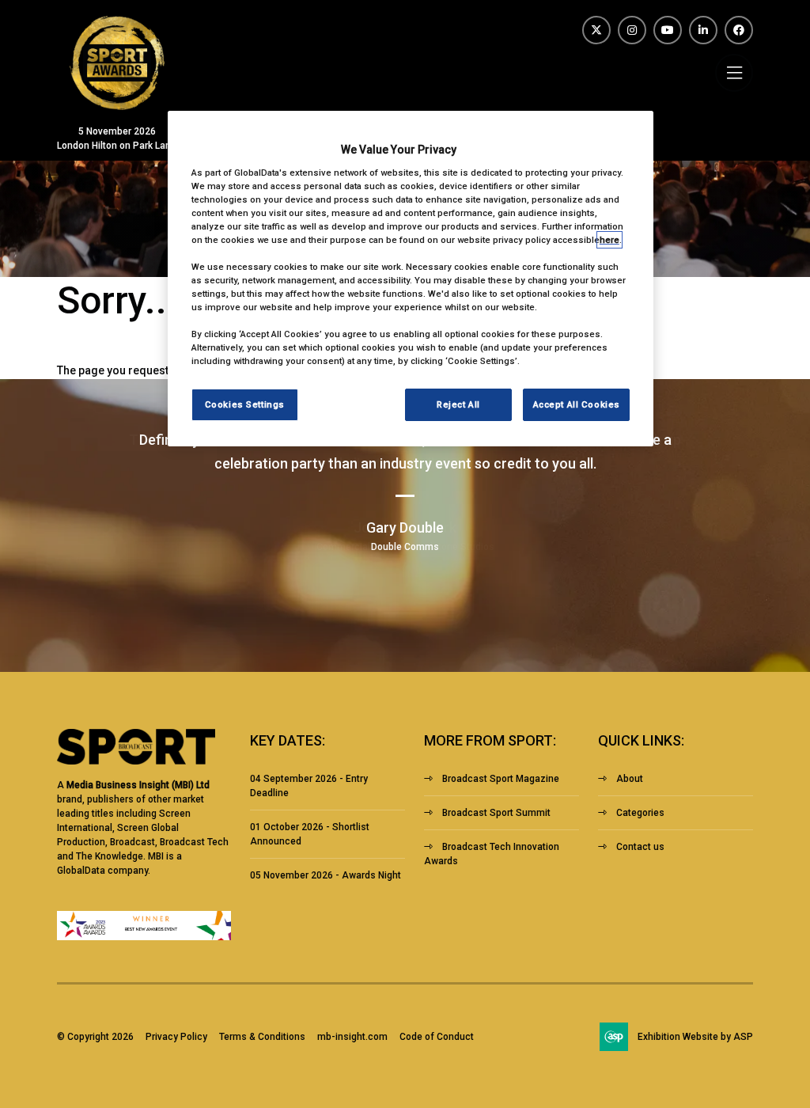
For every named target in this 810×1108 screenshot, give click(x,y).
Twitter (596, 30)
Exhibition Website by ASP (695, 1036)
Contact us (640, 846)
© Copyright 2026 (95, 1036)
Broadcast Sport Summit (496, 812)
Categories (640, 812)
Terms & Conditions (262, 1036)
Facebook (739, 30)
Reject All (458, 404)
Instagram (632, 30)
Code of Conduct (436, 1036)
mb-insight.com (352, 1036)
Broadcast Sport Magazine (500, 778)
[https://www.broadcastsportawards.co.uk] (117, 106)
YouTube (667, 30)
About (629, 778)
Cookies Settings (245, 404)
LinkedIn (703, 30)
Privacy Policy (176, 1036)
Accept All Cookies (576, 404)
